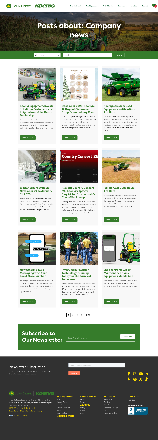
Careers (82, 413)
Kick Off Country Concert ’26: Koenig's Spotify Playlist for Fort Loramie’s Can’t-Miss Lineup (78, 192)
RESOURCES (109, 396)
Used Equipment (92, 6)
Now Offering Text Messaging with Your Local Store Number (33, 273)
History (82, 408)
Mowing (59, 399)
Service (82, 402)
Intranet (32, 411)
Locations (131, 403)
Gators (59, 410)
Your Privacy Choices (20, 415)
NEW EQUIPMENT (65, 396)
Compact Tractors (62, 402)
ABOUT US (85, 405)
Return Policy (24, 411)
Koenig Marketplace (110, 413)
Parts (82, 399)
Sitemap (39, 411)
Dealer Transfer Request (135, 406)
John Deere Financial (110, 405)
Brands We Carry (62, 413)
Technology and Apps (111, 408)
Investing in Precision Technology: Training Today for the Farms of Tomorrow (76, 274)
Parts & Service (108, 6)
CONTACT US (133, 396)
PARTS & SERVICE (88, 396)
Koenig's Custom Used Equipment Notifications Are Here (119, 109)
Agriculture (60, 405)
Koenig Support (109, 399)
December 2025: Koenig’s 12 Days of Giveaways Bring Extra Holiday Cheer (79, 109)
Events (106, 410)
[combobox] (87, 55)
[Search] (119, 55)
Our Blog (107, 402)
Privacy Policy (13, 411)
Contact (145, 6)
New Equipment (75, 6)
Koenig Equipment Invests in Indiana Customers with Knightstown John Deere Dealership (36, 111)
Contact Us (131, 400)
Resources (122, 6)
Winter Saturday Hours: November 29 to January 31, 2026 (36, 191)
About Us (134, 6)
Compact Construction (64, 408)
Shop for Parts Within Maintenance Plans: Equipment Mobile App (118, 273)
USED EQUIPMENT (65, 416)
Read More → (27, 138)
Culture (82, 410)
